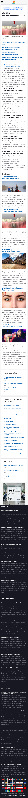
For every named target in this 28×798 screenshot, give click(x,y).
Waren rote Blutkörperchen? (8, 747)
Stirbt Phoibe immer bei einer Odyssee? (11, 764)
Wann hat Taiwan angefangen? (11, 411)
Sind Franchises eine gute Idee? (12, 470)
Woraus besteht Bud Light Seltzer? (10, 637)
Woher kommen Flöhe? (7, 728)
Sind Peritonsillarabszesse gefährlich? (13, 383)
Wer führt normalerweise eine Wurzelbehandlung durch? (11, 48)
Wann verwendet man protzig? (9, 580)
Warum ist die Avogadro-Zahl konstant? (14, 437)
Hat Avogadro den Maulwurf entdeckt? (13, 408)
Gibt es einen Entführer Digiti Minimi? (13, 465)
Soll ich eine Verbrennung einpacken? (13, 414)
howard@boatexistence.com (12, 66)
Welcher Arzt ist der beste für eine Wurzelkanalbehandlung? (12, 58)
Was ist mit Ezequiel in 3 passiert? (10, 561)
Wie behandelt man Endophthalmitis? (13, 443)
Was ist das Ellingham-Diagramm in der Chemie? (13, 620)
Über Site (3, 795)
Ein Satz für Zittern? (9, 421)
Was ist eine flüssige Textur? (11, 446)
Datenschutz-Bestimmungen (19, 795)
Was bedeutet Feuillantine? (11, 440)
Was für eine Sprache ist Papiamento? (10, 654)
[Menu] (2, 2)
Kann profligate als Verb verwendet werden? (12, 710)
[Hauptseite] (14, 2)
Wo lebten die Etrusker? (10, 424)
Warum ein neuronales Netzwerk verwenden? (12, 527)
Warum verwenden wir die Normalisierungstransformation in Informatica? (12, 433)
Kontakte (9, 795)
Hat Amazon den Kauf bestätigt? (12, 405)
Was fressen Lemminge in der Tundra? (11, 602)
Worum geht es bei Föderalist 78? (9, 667)
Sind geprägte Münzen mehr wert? (12, 453)
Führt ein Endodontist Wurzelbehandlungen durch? (10, 53)
